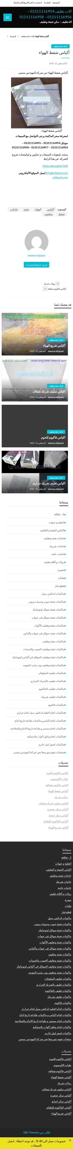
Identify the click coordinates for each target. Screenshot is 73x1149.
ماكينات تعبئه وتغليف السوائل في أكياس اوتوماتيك (38, 657)
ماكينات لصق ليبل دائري (51, 744)
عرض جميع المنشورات (36, 264)
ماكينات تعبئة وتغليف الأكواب (49, 625)
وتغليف (48, 214)
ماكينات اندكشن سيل (53, 593)
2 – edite (59, 514)
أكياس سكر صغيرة (57, 809)
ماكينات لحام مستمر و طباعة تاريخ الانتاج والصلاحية (37, 728)
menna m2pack (55, 351)
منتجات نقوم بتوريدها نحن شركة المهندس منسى (38, 752)
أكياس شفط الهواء (58, 791)
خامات (14, 209)
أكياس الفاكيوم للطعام (55, 821)
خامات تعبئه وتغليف (28, 36)
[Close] (70, 1140)
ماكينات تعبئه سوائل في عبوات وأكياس (43, 633)
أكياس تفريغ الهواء (54, 345)
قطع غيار (59, 585)
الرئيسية (56, 2)
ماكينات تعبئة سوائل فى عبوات (48, 617)
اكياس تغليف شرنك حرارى (49, 483)
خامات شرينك (56, 546)
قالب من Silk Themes (36, 1132)
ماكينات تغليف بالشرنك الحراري (47, 680)
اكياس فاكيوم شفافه (56, 785)
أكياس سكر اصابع (58, 815)
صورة (61, 569)
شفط (61, 214)
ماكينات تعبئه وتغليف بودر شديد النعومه (43, 665)
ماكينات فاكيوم (56, 704)
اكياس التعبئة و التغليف (52, 530)
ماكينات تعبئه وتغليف (53, 641)
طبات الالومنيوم (59, 778)
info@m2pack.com (57, 172)
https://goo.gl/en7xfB (55, 165)
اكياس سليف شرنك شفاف (49, 391)
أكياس (50, 209)
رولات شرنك (61, 797)
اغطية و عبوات (56, 522)
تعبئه (26, 209)
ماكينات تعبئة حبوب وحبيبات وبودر (46, 601)
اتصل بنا (47, 2)
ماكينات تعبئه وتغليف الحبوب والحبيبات (43, 649)
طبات (61, 577)
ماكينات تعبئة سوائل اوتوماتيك (48, 609)
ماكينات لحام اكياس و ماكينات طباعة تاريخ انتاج (39, 720)
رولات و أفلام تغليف (54, 562)
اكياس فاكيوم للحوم (53, 437)
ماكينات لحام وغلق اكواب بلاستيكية (45, 736)
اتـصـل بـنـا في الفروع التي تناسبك (27, 2)
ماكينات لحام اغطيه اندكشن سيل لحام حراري (40, 712)
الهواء (38, 209)
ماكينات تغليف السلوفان (51, 672)
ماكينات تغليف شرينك (52, 696)
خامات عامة (57, 554)
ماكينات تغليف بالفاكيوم (51, 688)
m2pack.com (60, 177)
